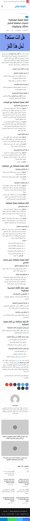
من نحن (3, 513)
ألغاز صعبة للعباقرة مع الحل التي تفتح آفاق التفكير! (8, 499)
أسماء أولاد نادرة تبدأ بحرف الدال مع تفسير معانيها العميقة (9, 481)
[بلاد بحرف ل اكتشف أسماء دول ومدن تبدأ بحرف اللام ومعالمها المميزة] (22, 474)
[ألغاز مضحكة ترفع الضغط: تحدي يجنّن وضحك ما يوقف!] (22, 492)
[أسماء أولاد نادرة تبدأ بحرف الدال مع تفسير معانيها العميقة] (7, 474)
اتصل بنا (17, 513)
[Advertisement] (15, 25)
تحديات (17, 360)
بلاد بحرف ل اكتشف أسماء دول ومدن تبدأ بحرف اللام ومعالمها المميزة (23, 481)
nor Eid (15, 405)
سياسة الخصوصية (24, 513)
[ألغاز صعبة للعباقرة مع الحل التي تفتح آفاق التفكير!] (7, 492)
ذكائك (27, 56)
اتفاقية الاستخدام (10, 513)
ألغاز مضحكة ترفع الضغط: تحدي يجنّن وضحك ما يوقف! (22, 499)
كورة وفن (5, 511)
